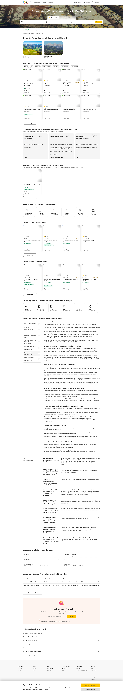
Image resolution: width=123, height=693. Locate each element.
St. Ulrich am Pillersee (84, 556)
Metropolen (35, 675)
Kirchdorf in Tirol (74, 560)
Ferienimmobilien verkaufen (95, 673)
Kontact (63, 672)
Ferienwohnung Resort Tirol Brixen (71, 240)
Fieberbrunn (66, 556)
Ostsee (34, 670)
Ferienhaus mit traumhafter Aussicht (52, 109)
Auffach (79, 565)
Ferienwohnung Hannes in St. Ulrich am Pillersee (74, 279)
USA (19, 673)
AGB (91, 675)
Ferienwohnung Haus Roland (69, 109)
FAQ (48, 672)
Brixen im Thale (37, 556)
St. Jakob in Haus (76, 556)
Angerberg (45, 560)
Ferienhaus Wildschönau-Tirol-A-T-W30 (92, 109)
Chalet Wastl (46, 83)
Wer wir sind (93, 666)
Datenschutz (93, 677)
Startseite (25, 33)
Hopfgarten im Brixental (29, 556)
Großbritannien (21, 672)
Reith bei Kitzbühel (48, 56)
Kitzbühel (48, 565)
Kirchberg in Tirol (49, 556)
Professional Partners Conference (82, 670)
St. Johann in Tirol (67, 560)
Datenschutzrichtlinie (43, 689)
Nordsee (34, 668)
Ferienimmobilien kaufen (95, 672)
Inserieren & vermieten (66, 666)
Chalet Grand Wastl (28, 83)
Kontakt (48, 673)
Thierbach (75, 565)
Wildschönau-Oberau (85, 565)
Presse (92, 668)
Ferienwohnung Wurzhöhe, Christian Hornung (34, 109)
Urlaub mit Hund (39, 33)
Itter (35, 560)
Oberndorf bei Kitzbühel (41, 565)
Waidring (71, 556)
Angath (40, 560)
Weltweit (34, 673)
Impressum (93, 679)
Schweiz (20, 670)
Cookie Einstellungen (90, 689)
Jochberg (34, 565)
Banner (63, 670)
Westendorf (43, 556)
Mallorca (34, 666)
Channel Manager (79, 666)
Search (48, 666)
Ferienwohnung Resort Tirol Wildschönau (33, 240)
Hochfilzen (91, 556)
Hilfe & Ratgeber (64, 668)
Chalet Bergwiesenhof (88, 83)
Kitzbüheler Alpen (31, 33)
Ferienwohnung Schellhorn (69, 83)
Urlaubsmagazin (50, 668)
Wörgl (38, 560)
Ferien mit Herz (93, 670)
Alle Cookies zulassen (90, 685)
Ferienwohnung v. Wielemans (50, 240)
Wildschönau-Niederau (68, 565)
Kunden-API (78, 668)
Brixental (25, 56)
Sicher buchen (49, 670)
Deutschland (21, 666)
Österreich (20, 668)
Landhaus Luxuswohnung (88, 240)
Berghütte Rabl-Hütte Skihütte (90, 279)
